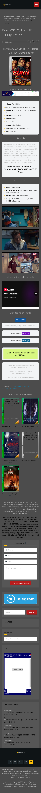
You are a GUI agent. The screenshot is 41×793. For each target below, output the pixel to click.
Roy (5, 717)
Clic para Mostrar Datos (22, 128)
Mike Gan (15, 196)
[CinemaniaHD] (7, 3)
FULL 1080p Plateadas (19, 199)
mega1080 (8, 622)
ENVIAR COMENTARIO (21, 583)
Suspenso (16, 201)
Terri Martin (24, 196)
